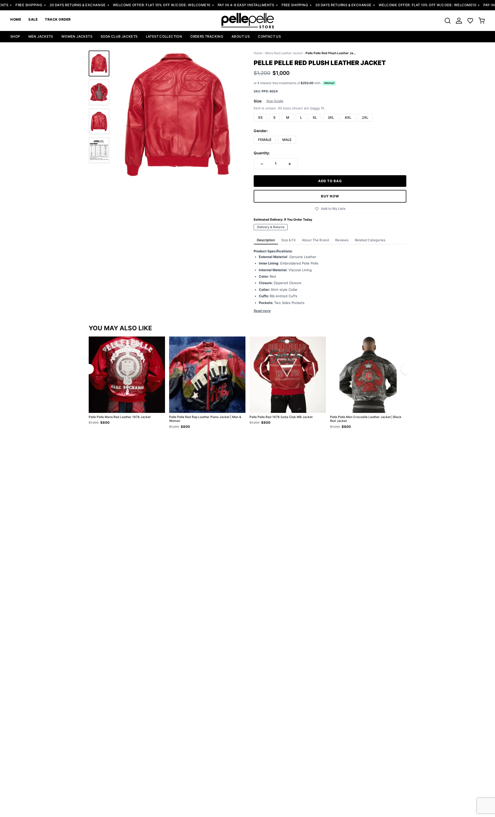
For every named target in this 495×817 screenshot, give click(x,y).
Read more (262, 311)
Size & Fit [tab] (288, 240)
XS (260, 117)
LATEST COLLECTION (164, 36)
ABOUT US (241, 36)
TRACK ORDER (58, 19)
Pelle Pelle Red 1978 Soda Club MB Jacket (281, 417)
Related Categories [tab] (370, 240)
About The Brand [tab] (315, 240)
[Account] (459, 21)
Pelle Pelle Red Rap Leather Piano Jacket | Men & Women (205, 419)
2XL (365, 117)
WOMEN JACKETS (76, 36)
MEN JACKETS (40, 36)
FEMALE (264, 140)
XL (315, 117)
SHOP (15, 36)
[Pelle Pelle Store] (247, 20)
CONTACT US (269, 36)
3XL (331, 117)
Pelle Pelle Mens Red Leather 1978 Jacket (120, 417)
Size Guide (274, 101)
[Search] (447, 21)
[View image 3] (99, 121)
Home (258, 53)
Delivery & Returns (270, 227)
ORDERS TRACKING (206, 36)
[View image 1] (99, 63)
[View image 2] (99, 92)
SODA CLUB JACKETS (119, 36)
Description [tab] (266, 240)
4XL (348, 117)
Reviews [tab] (342, 240)
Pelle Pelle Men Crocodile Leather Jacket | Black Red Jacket (365, 419)
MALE (287, 140)
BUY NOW (330, 196)
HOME (15, 19)
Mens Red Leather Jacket (283, 53)
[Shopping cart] (481, 21)
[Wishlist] (470, 21)
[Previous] (89, 369)
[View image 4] (99, 150)
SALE (33, 19)
